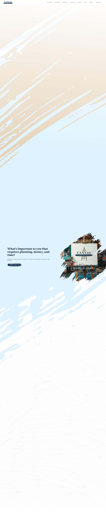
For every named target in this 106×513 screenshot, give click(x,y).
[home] (8, 2)
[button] (49, 2)
